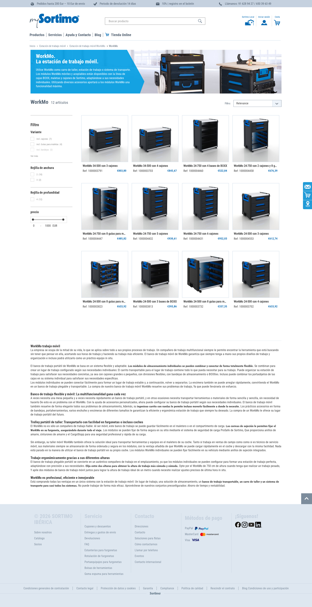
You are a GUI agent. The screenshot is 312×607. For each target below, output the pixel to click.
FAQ (86, 544)
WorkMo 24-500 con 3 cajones (251, 233)
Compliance (167, 588)
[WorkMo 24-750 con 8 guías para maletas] (104, 206)
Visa (187, 540)
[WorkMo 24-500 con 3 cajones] (255, 206)
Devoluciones (92, 538)
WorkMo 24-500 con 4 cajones (251, 301)
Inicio (32, 46)
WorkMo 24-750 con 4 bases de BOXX (205, 165)
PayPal (189, 528)
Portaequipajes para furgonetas (103, 562)
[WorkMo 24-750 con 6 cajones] (205, 206)
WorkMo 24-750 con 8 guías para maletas (104, 233)
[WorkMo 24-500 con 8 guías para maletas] (205, 274)
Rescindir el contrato (223, 588)
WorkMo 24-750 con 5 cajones (150, 233)
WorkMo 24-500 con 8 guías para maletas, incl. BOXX (104, 301)
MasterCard (191, 534)
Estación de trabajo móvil (52, 46)
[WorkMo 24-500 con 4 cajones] (255, 274)
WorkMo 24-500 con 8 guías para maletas (205, 301)
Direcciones (141, 526)
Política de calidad (192, 588)
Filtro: (228, 103)
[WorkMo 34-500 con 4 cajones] (155, 138)
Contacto (140, 532)
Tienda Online (121, 35)
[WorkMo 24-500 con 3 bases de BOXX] (155, 274)
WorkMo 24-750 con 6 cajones (200, 233)
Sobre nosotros (43, 532)
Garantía (148, 588)
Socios (38, 544)
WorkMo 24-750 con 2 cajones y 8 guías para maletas (256, 165)
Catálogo (39, 538)
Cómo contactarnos (146, 544)
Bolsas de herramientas (98, 568)
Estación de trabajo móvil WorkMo (87, 46)
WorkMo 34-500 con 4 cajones (150, 165)
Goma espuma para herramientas (103, 574)
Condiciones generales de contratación (46, 588)
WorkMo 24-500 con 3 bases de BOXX (155, 301)
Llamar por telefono (146, 550)
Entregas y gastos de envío (100, 532)
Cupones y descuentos (97, 526)
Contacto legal (84, 588)
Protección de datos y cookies (118, 588)
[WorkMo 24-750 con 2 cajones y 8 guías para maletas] (255, 138)
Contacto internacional (148, 562)
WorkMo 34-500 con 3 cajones (100, 165)
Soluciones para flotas (148, 538)
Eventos (139, 556)
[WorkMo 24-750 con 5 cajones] (155, 206)
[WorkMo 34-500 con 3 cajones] (104, 138)
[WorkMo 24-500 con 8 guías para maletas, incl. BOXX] (104, 274)
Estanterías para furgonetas (100, 550)
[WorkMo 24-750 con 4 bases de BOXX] (205, 138)
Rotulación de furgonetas (99, 556)
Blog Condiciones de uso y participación (265, 588)
